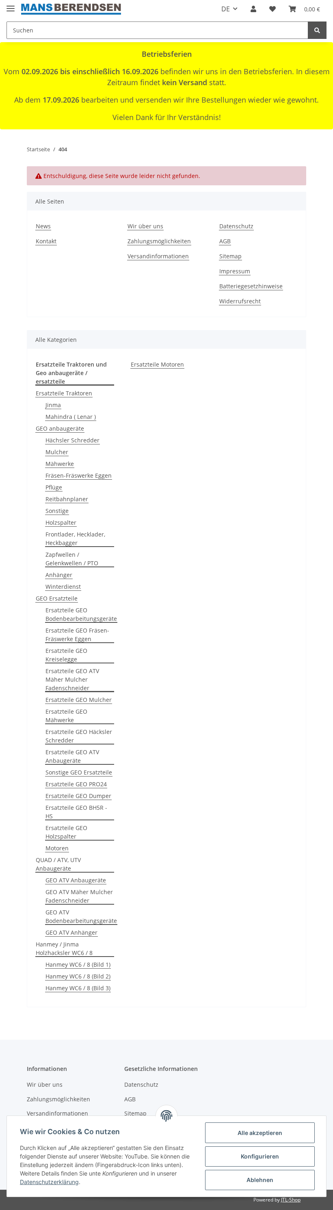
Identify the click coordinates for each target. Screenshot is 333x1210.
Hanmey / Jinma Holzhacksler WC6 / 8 (64, 948)
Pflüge (53, 487)
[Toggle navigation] (10, 5)
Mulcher (56, 452)
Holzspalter (60, 522)
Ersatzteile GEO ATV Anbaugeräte (72, 756)
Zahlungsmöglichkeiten (159, 241)
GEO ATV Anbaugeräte (75, 880)
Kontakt (46, 241)
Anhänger (58, 575)
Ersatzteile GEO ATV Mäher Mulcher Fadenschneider (72, 679)
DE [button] (225, 8)
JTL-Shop (291, 1199)
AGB (225, 241)
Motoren (57, 848)
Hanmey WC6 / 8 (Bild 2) (77, 976)
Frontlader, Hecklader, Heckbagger (75, 538)
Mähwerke (59, 464)
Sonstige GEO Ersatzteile (78, 772)
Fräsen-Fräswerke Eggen (78, 475)
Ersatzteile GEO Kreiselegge (66, 655)
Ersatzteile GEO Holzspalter (66, 832)
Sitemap (230, 256)
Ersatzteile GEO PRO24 (76, 784)
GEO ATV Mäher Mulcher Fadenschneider (79, 896)
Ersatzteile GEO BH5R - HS (76, 812)
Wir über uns (145, 226)
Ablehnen (260, 1179)
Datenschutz (236, 226)
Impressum (234, 271)
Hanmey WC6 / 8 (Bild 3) (77, 988)
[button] (253, 9)
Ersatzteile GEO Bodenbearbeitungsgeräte (81, 614)
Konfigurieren (260, 1156)
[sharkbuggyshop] (71, 9)
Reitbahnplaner (66, 499)
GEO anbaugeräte (60, 428)
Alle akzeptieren (260, 1132)
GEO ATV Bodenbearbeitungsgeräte (81, 916)
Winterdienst (63, 586)
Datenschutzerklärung (49, 1181)
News (43, 226)
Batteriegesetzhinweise (251, 286)
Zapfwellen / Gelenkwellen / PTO (71, 559)
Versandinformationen (158, 256)
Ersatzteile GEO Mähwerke (66, 716)
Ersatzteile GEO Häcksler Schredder (78, 736)
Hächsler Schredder (72, 440)
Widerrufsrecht (240, 301)
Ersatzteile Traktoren (64, 393)
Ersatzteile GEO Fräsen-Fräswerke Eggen (77, 634)
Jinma (53, 405)
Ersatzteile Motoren (157, 364)
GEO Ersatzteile (57, 598)
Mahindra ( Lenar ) (70, 416)
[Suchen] (317, 30)
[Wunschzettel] (272, 9)
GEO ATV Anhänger (71, 932)
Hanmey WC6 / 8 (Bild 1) (77, 964)
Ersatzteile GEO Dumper (78, 796)
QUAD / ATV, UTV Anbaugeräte (58, 864)
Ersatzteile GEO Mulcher (78, 700)
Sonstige (57, 511)
